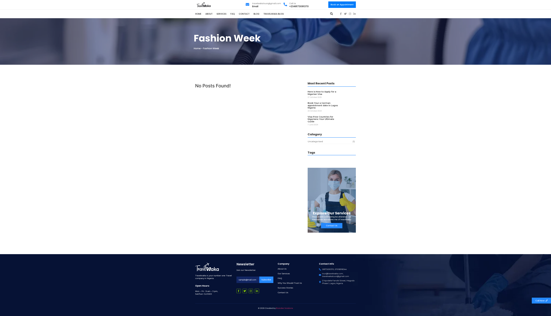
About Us (282, 269)
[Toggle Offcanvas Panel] (331, 13)
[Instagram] (350, 13)
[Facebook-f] (340, 13)
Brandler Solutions (284, 308)
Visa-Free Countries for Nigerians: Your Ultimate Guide (321, 119)
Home (197, 48)
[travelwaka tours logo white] (207, 267)
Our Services (284, 273)
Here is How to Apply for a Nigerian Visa (322, 93)
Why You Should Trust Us (290, 283)
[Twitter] (345, 13)
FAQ (280, 278)
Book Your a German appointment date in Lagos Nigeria (323, 105)
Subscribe (266, 279)
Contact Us (283, 292)
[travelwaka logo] (203, 4)
